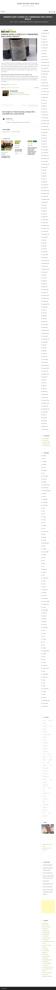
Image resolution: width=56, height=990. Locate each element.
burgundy (45, 481)
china (44, 511)
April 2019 (45, 109)
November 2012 (46, 333)
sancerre (44, 647)
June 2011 (44, 382)
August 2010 (45, 411)
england (44, 525)
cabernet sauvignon (47, 490)
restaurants (45, 627)
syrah (44, 680)
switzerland (45, 677)
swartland (45, 807)
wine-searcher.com (13, 84)
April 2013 (45, 318)
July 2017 (44, 170)
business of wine (46, 484)
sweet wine (45, 810)
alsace (44, 458)
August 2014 (45, 272)
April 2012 (45, 353)
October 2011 (45, 371)
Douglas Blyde (46, 934)
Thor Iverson (45, 965)
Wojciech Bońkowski (47, 976)
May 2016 (45, 210)
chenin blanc (45, 505)
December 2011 (46, 365)
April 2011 (44, 388)
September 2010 (46, 409)
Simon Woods (46, 961)
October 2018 (45, 126)
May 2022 (45, 36)
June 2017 (45, 173)
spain (44, 671)
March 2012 (45, 356)
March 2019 (45, 111)
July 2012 (44, 344)
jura (43, 566)
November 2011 (46, 368)
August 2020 (45, 74)
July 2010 (44, 414)
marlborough (45, 768)
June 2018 (45, 138)
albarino (44, 455)
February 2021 (45, 59)
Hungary (44, 554)
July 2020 (45, 76)
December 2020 (46, 62)
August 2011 (45, 377)
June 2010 (45, 417)
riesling (44, 633)
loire (44, 575)
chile (44, 508)
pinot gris (45, 615)
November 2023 (46, 33)
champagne (45, 499)
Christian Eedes (46, 930)
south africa (45, 665)
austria (44, 467)
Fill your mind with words (48, 872)
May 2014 (45, 280)
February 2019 (45, 114)
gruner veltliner (46, 551)
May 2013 (45, 315)
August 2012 (45, 342)
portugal (44, 621)
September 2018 (46, 129)
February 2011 (45, 394)
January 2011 (45, 397)
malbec (44, 580)
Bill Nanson (45, 928)
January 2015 (45, 257)
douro (44, 522)
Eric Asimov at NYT (47, 938)
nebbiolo (44, 592)
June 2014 (45, 277)
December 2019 (46, 91)
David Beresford (46, 932)
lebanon (44, 572)
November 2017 (46, 158)
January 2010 (45, 440)
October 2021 (45, 44)
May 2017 (45, 176)
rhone (44, 630)
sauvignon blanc (46, 650)
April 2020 (45, 79)
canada (44, 496)
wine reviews (45, 703)
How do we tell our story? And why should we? (48, 869)
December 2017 (46, 155)
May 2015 (45, 245)
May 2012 (45, 350)
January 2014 (45, 292)
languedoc (45, 569)
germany (44, 540)
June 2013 (45, 312)
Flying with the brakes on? (48, 883)
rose (44, 642)
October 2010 (45, 406)
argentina (45, 461)
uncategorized (45, 688)
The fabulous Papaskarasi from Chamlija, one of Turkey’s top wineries (29, 105)
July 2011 (44, 379)
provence (45, 624)
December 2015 (46, 225)
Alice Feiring (45, 923)
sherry (44, 659)
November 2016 (46, 193)
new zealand (45, 598)
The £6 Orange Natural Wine (18, 150)
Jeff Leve (45, 947)
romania (17, 143)
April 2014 (45, 283)
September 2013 (46, 304)
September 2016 (46, 199)
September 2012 (46, 339)
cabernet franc (46, 487)
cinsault (44, 516)
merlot (44, 583)
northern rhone (46, 604)
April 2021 (45, 53)
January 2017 (45, 187)
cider (44, 513)
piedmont (45, 613)
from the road (45, 531)
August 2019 (45, 97)
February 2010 (45, 429)
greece (44, 546)
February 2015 (45, 254)
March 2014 (45, 286)
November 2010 (46, 403)
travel (44, 682)
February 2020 (46, 85)
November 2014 (46, 263)
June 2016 (45, 208)
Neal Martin (45, 958)
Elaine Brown (45, 936)
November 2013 (46, 298)
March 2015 (45, 251)
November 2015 (46, 228)
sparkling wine (45, 674)
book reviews (45, 476)
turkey (44, 685)
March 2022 (45, 42)
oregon (44, 607)
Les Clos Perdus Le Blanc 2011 (7, 105)
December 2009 (46, 442)
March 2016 (45, 216)
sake (44, 645)
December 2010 (46, 400)
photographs (45, 610)
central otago (45, 742)
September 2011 (46, 374)
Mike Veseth (45, 954)
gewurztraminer (46, 543)
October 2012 (45, 336)
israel (44, 557)
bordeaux (45, 479)
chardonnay (45, 502)
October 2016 (45, 196)
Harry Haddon (46, 939)
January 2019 (45, 117)
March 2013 (45, 321)
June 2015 (45, 243)
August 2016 (45, 202)
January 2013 (45, 327)
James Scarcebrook (47, 945)
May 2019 (45, 106)
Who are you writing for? (48, 886)
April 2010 (45, 423)
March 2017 (45, 181)
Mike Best (45, 952)
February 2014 (45, 289)
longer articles (45, 578)
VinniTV (44, 970)
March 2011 (45, 391)
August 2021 (45, 47)
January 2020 (45, 88)
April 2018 (45, 143)
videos (44, 694)
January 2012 (45, 362)
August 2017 (45, 167)
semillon (44, 653)
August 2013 (45, 307)
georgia (44, 537)
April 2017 (45, 178)
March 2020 (45, 82)
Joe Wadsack (45, 948)
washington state (46, 700)
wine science (8, 149)
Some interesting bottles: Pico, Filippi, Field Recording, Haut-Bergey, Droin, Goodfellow (32, 151)
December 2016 (46, 190)
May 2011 (44, 385)
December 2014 (46, 260)
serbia (44, 656)
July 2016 (44, 205)
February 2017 (45, 184)
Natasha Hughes (46, 956)
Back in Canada (46, 880)
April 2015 (45, 248)
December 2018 (46, 120)
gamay (44, 534)
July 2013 (44, 310)
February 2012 (45, 359)
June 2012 (45, 347)
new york (44, 595)
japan (44, 563)
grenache (45, 548)
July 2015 (44, 240)
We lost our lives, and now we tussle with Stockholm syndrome (48, 892)
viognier (44, 697)
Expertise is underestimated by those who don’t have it (48, 877)
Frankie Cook (9, 118)
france (3, 31)
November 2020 (46, 65)
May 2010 (45, 420)
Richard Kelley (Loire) (47, 959)
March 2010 (45, 426)
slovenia (44, 662)
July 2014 (44, 275)
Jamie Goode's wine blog (28, 3)
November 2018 (46, 123)
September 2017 (46, 164)
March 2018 (45, 146)
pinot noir (45, 618)
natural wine (13, 31)
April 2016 (45, 213)
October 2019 (45, 94)
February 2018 (45, 149)
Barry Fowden (46, 925)
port (50, 779)
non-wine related (46, 601)
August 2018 (45, 132)
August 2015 (45, 237)
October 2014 (45, 266)
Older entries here (47, 445)
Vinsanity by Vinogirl (47, 972)
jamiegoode (10, 29)
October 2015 (45, 231)
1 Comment (36, 87)
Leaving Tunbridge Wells (47, 864)
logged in (10, 131)
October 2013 (45, 301)
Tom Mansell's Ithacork (48, 967)
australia (44, 464)
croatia (44, 519)
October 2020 (45, 68)
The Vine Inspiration (47, 963)
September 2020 (46, 71)
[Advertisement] (48, 906)
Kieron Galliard (46, 950)
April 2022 (45, 39)
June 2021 (45, 50)
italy (43, 560)
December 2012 (46, 330)
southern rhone (46, 668)
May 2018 (45, 141)
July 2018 (44, 135)
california (30, 141)
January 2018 (45, 152)
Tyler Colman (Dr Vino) (47, 969)
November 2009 (46, 444)
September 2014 (46, 269)
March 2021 (45, 56)
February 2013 (45, 324)
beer (44, 473)
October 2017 (45, 161)
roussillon (17, 87)
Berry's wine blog (46, 927)
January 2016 (45, 222)
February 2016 (45, 219)
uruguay (44, 691)
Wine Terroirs (46, 974)
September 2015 (46, 234)
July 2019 (44, 100)
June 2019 (45, 103)
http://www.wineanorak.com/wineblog (21, 94)
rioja (44, 636)
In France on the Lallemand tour (5, 156)
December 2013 (46, 295)
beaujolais (45, 470)
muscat (7, 31)
